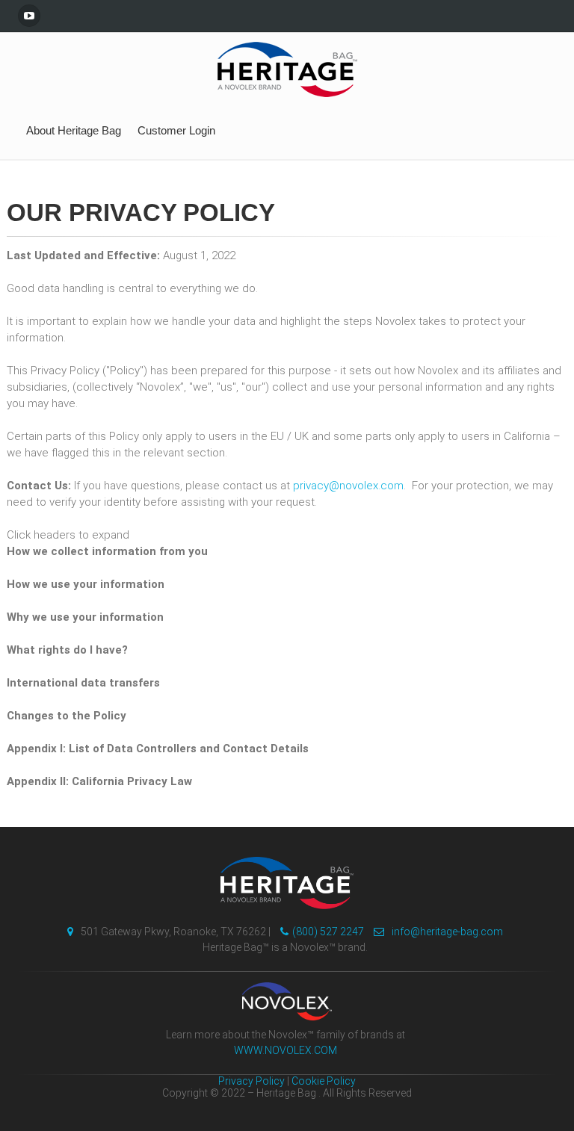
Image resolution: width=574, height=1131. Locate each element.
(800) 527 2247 (328, 932)
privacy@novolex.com (348, 485)
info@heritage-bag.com (447, 932)
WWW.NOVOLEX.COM (285, 1050)
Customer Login (176, 130)
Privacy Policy (251, 1081)
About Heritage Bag (73, 130)
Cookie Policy (323, 1081)
